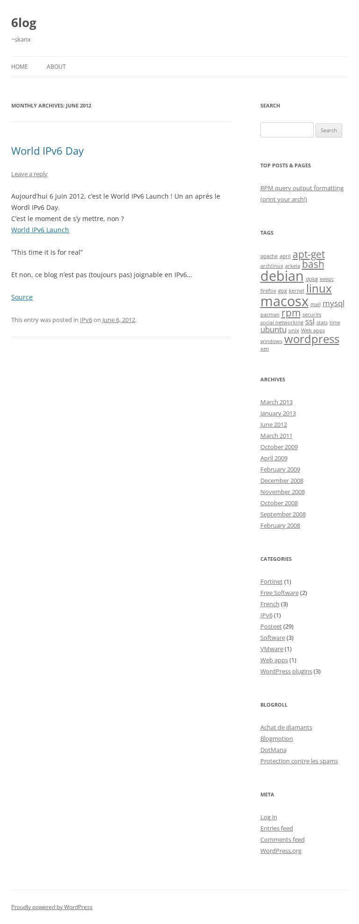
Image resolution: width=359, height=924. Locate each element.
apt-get (309, 254)
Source (22, 297)
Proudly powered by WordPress (52, 907)
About (56, 67)
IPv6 (86, 319)
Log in (268, 817)
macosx (284, 301)
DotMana (273, 749)
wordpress (311, 338)
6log (23, 22)
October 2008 (279, 503)
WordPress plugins (286, 671)
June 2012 (273, 424)
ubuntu (273, 329)
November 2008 (282, 491)
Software (272, 637)
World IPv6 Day (47, 150)
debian (282, 275)
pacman (270, 314)
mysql (334, 303)
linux (319, 288)
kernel (296, 290)
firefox (268, 290)
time (335, 322)
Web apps (313, 330)
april (285, 256)
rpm (291, 312)
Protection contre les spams (299, 761)
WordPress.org (281, 850)
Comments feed (282, 839)
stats (322, 322)
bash (313, 264)
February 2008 (280, 525)
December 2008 (281, 480)
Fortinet (271, 581)
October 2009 (279, 447)
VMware (271, 649)
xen (264, 348)
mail (315, 304)
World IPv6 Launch (40, 229)
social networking (281, 322)
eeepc (327, 279)
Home (19, 67)
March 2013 (276, 402)
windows (271, 341)
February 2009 (280, 469)
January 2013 (278, 413)
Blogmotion (276, 738)
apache (269, 256)
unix (293, 330)
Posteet (271, 626)
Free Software (279, 592)
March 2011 (276, 435)
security (312, 314)
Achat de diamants (286, 727)
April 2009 (273, 458)
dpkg (312, 279)
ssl (310, 321)
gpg (282, 290)
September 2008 (283, 514)
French (270, 604)
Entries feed (276, 828)
